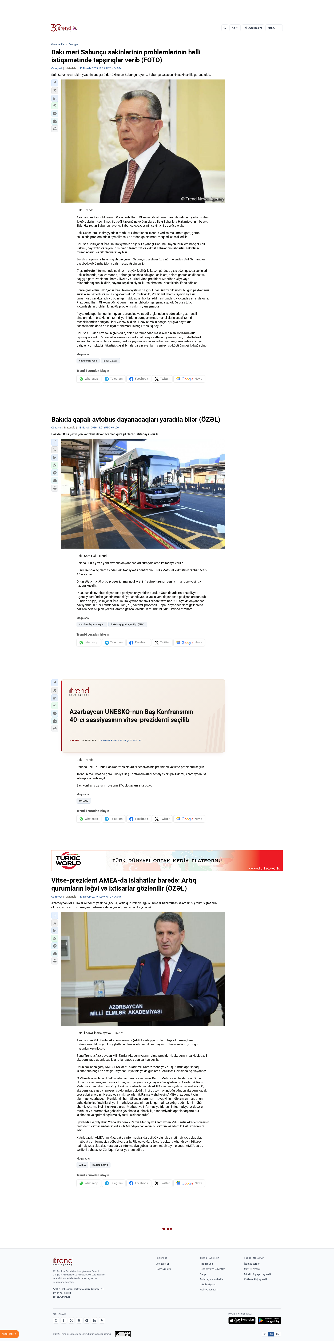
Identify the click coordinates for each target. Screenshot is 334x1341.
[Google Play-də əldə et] (269, 1320)
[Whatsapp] (56, 1320)
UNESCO (84, 800)
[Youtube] (79, 1320)
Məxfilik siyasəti (252, 1269)
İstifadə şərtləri (252, 1263)
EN (265, 1334)
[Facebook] (64, 1320)
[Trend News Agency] (62, 1261)
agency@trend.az (61, 1297)
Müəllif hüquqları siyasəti (257, 1274)
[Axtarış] (224, 27)
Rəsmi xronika (163, 1269)
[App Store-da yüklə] (242, 1320)
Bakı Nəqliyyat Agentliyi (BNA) (127, 624)
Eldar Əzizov (110, 360)
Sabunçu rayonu (88, 360)
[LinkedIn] (94, 1320)
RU (277, 1334)
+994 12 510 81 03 (62, 1293)
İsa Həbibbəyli (100, 1165)
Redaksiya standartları (212, 1279)
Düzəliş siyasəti (208, 1284)
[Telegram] (87, 1320)
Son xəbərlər (162, 1263)
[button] (54, 83)
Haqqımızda (206, 1263)
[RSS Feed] (102, 1320)
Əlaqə (203, 1274)
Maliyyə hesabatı (209, 1289)
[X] (71, 1320)
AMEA (82, 1165)
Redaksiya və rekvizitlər (212, 1269)
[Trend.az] (64, 28)
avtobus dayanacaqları (91, 624)
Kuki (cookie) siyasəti (255, 1279)
